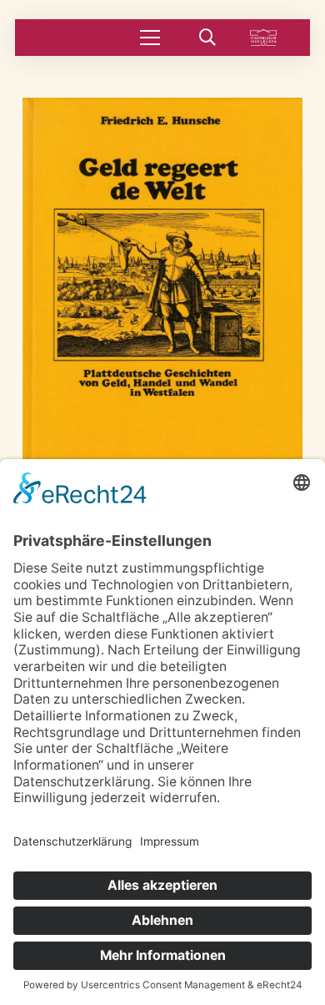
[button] (150, 38)
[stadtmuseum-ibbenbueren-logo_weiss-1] (263, 37)
